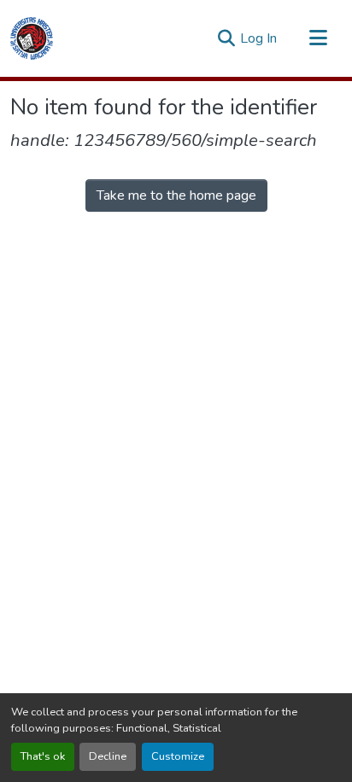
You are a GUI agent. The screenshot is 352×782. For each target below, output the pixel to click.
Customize (177, 756)
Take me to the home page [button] (176, 195)
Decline (107, 756)
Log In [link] (258, 38)
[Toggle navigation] (318, 38)
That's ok (43, 756)
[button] (31, 38)
